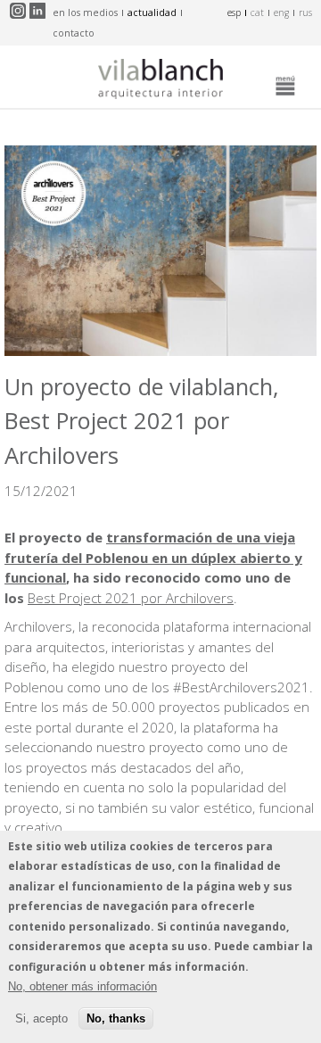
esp (234, 12)
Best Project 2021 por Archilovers (131, 598)
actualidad (152, 12)
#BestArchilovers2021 (241, 687)
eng (281, 12)
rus (305, 12)
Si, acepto (41, 1018)
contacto (74, 33)
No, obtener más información (82, 986)
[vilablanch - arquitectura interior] (160, 81)
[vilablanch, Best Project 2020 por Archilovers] (160, 351)
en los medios (85, 12)
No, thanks (115, 1018)
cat (257, 12)
